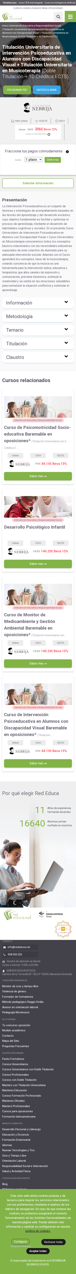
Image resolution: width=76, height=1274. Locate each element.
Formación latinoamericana (18, 1116)
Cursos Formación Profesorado (21, 1095)
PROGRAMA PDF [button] (17, 90)
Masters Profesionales (16, 1106)
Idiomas (7, 1145)
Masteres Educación (14, 1090)
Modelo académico (13, 1030)
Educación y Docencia (15, 1134)
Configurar (20, 1241)
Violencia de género (14, 991)
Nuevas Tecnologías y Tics (18, 1150)
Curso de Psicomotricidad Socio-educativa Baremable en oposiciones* (37, 437)
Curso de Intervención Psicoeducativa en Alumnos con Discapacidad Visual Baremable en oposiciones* (36, 724)
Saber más (37, 476)
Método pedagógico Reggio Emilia (22, 1002)
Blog (5, 1184)
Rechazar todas (53, 1242)
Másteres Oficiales (13, 1100)
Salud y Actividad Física (16, 1171)
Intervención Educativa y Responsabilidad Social (35, 25)
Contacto (8, 1035)
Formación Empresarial (16, 1139)
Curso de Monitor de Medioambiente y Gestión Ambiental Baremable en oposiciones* (35, 624)
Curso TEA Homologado (30, 2)
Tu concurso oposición (16, 1025)
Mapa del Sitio (10, 1041)
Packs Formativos (13, 1059)
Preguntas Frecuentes (15, 1046)
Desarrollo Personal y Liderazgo (21, 1129)
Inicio (5, 25)
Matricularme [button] (47, 90)
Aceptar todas (38, 1251)
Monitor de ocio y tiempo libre (20, 986)
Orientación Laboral (14, 1160)
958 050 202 (15, 954)
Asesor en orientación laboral (20, 1007)
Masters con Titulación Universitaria (24, 1085)
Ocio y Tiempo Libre (14, 1155)
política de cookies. (38, 1231)
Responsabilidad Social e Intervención (25, 1166)
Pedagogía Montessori (16, 1012)
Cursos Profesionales (15, 1074)
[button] (38, 303)
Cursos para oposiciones (17, 1111)
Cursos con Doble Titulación (19, 1079)
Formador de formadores (17, 996)
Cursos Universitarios (15, 1064)
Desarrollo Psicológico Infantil (34, 527)
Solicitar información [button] (38, 183)
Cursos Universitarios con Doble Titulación (28, 1069)
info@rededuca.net (19, 947)
